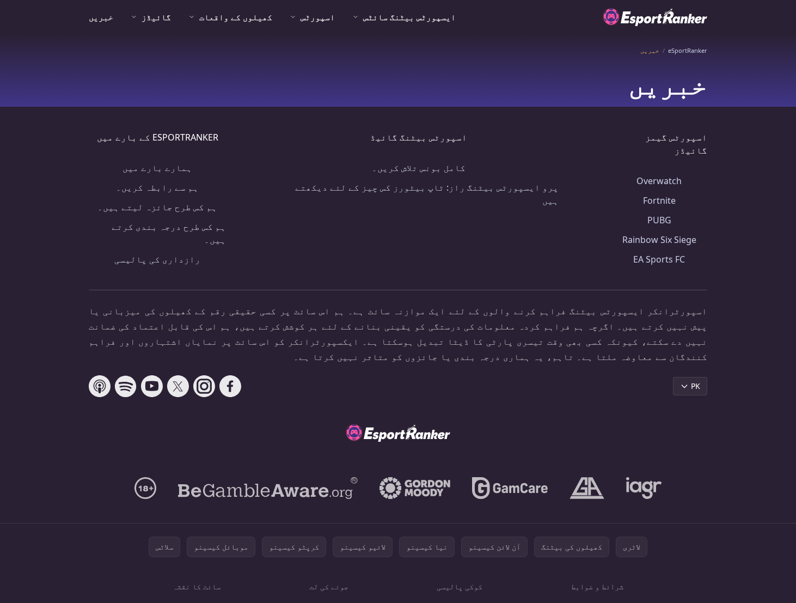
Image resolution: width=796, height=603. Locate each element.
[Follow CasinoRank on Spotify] (126, 386)
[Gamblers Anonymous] (587, 488)
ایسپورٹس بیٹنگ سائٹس (409, 16)
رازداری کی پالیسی (157, 259)
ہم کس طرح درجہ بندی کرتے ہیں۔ (169, 233)
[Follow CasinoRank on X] (178, 386)
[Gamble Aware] (268, 488)
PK (695, 386)
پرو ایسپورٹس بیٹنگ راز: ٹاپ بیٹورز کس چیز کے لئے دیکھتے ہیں (427, 193)
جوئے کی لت (328, 586)
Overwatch (659, 181)
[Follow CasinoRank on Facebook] (230, 386)
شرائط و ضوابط (597, 586)
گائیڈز (156, 16)
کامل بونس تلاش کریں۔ (419, 168)
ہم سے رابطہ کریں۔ (157, 187)
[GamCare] (510, 488)
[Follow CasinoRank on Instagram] (204, 386)
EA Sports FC (659, 259)
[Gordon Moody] (414, 488)
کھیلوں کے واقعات (235, 16)
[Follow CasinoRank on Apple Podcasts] (100, 386)
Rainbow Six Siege (659, 240)
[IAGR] (644, 488)
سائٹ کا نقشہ (197, 586)
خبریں (101, 16)
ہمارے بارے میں (157, 168)
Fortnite (659, 200)
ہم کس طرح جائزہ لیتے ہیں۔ (157, 207)
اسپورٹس (318, 16)
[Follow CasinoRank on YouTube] (152, 386)
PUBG (659, 220)
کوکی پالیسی (459, 586)
